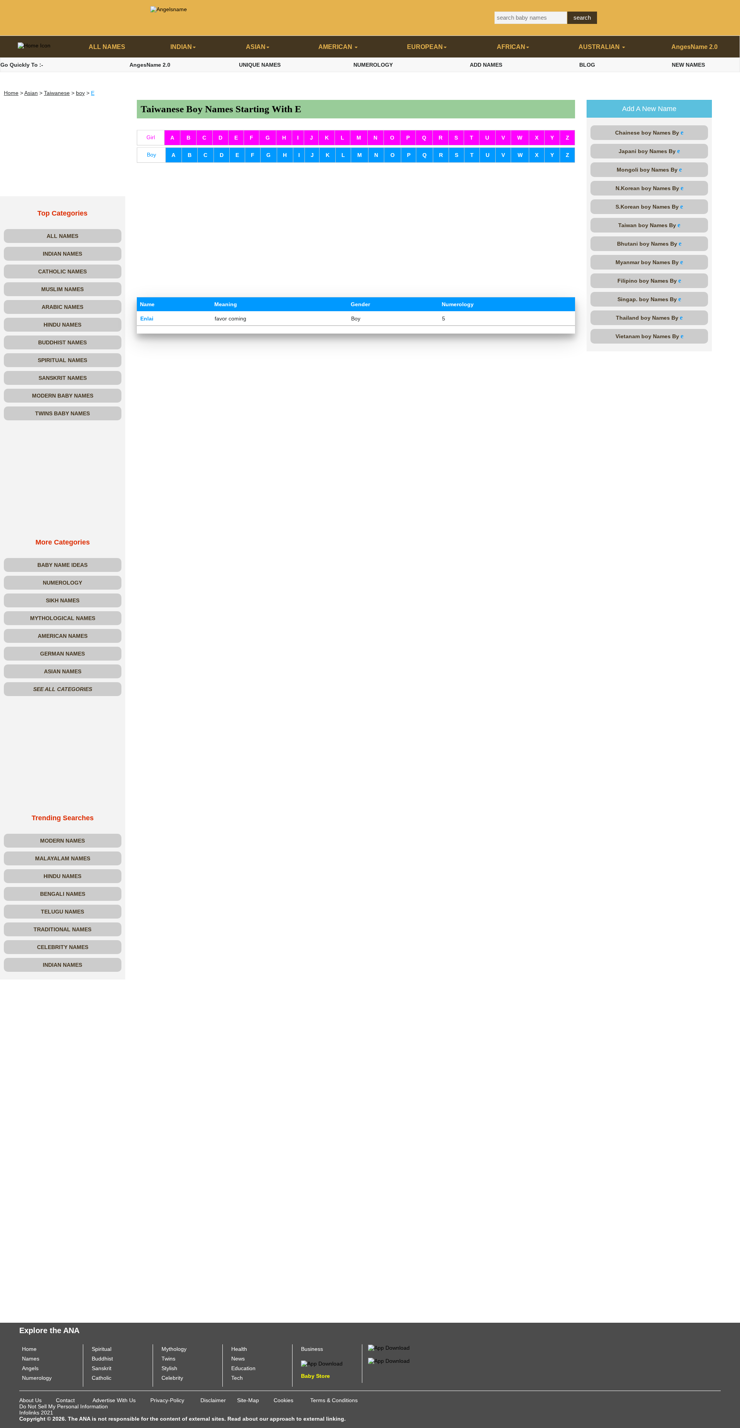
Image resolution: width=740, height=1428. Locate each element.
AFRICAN (511, 47)
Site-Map (248, 1400)
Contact (65, 1400)
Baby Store (315, 1376)
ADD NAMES (486, 65)
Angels (30, 1368)
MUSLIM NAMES (62, 289)
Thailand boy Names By (649, 317)
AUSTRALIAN (600, 47)
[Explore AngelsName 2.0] (389, 1347)
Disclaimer (213, 1400)
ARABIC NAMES (62, 307)
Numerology (37, 1378)
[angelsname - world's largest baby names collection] (168, 9)
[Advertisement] (62, 148)
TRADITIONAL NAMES (62, 929)
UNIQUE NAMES (260, 65)
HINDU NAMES (62, 325)
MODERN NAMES (62, 841)
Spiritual (101, 1349)
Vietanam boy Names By (649, 336)
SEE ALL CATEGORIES (62, 689)
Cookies (283, 1400)
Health (239, 1349)
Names (30, 1359)
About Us (30, 1400)
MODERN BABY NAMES (62, 396)
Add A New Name (649, 109)
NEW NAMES (688, 65)
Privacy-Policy (167, 1400)
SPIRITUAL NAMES (62, 360)
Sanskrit (101, 1368)
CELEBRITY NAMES (62, 947)
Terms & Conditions (334, 1400)
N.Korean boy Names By (649, 188)
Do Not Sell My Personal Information (63, 1406)
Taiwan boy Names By (649, 225)
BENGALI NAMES (62, 894)
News (238, 1359)
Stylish (169, 1368)
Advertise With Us (114, 1400)
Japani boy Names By (649, 151)
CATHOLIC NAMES (62, 271)
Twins (168, 1359)
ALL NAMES (107, 47)
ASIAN (256, 47)
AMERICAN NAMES (62, 636)
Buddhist (102, 1359)
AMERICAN (336, 47)
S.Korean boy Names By (649, 206)
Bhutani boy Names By (649, 243)
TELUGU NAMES (62, 912)
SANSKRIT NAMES (63, 378)
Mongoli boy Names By (649, 169)
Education (243, 1368)
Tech (237, 1378)
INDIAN (181, 47)
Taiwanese (57, 93)
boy (80, 93)
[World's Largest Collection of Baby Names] (389, 1360)
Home (11, 93)
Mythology (174, 1349)
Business (312, 1349)
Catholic (101, 1378)
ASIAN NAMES (62, 671)
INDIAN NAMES (62, 254)
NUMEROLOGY (373, 65)
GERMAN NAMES (62, 654)
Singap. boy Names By (649, 299)
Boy (151, 155)
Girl (150, 137)
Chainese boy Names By (649, 132)
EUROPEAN (425, 47)
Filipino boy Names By (649, 280)
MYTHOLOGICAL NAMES (62, 618)
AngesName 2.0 (694, 47)
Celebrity (172, 1378)
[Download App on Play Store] (322, 1363)
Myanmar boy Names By (649, 262)
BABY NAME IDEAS (62, 565)
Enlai (146, 318)
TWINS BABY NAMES (62, 413)
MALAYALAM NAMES (62, 858)
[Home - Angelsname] (34, 47)
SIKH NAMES (62, 600)
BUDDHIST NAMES (62, 342)
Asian (31, 93)
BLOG (587, 65)
